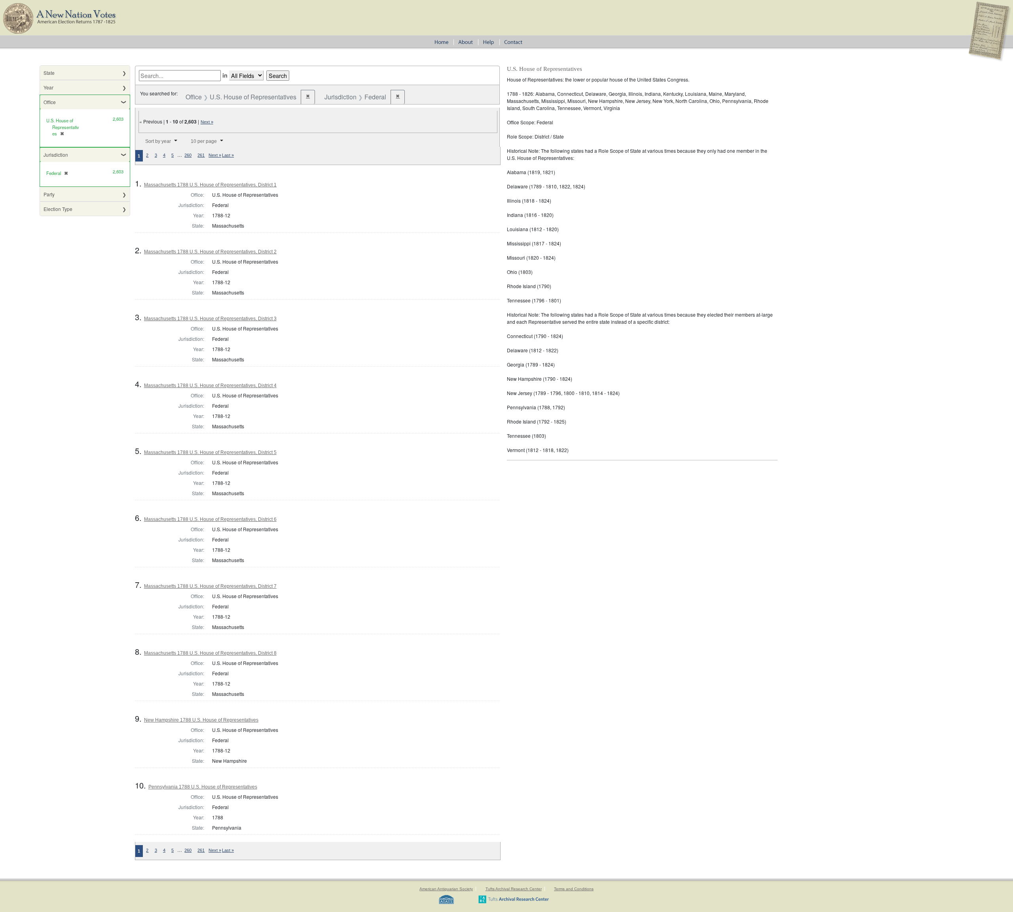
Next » (207, 122)
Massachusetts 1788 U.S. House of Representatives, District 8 (210, 653)
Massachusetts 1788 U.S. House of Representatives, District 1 (210, 185)
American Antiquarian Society (446, 889)
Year (48, 87)
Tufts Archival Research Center (514, 889)
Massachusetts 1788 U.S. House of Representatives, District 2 (210, 252)
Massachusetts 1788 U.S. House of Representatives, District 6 (210, 519)
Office (50, 102)
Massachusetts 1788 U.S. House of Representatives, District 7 (210, 586)
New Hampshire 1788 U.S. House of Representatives (201, 720)
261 (201, 155)
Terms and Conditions (574, 889)
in (225, 75)
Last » (228, 155)
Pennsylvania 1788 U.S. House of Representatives (202, 787)
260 (188, 155)
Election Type (58, 208)
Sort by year (158, 141)
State (49, 72)
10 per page (204, 141)
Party (49, 194)
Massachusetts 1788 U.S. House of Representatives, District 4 (210, 385)
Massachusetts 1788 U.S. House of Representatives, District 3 (210, 318)
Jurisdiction (56, 154)
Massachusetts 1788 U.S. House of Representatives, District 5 (210, 452)
